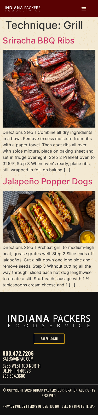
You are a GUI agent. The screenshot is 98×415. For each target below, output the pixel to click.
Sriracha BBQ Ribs (38, 40)
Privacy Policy (14, 406)
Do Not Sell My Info (65, 406)
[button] (84, 8)
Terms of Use (38, 406)
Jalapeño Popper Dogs (48, 181)
